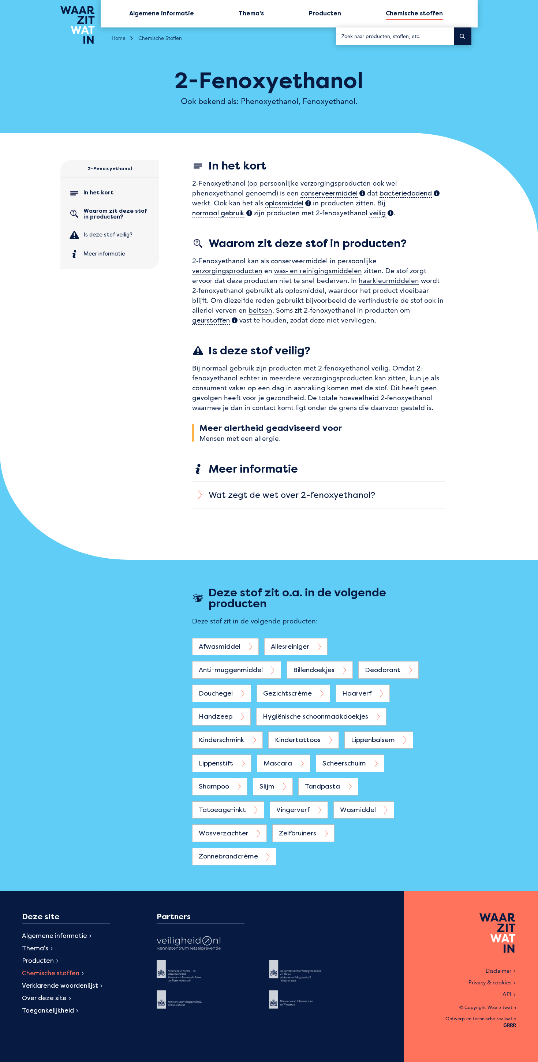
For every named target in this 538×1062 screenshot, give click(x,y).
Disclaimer (498, 970)
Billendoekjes (314, 670)
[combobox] (395, 36)
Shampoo (215, 786)
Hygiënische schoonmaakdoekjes (316, 716)
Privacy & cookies (489, 982)
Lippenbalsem (374, 740)
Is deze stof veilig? (107, 234)
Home (119, 38)
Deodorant (383, 670)
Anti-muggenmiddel (232, 670)
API (506, 994)
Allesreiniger (291, 646)
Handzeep (216, 716)
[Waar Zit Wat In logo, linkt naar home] (80, 25)
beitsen (260, 310)
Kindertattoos (298, 740)
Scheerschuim (345, 763)
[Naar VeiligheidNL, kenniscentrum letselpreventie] (189, 944)
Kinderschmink (222, 740)
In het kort (98, 192)
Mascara (279, 763)
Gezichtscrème (288, 693)
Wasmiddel (359, 809)
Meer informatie (104, 253)
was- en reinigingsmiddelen (318, 271)
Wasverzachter (224, 833)
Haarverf (357, 693)
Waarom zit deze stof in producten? (115, 214)
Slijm (267, 786)
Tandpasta (323, 786)
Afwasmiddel (220, 646)
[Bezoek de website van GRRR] (510, 1025)
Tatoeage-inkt (223, 809)
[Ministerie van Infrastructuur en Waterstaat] (301, 1005)
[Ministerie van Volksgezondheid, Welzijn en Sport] (189, 1005)
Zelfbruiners (298, 833)
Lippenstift (217, 763)
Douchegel (217, 693)
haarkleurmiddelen (389, 280)
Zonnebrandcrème (229, 856)
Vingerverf (293, 809)
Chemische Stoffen (160, 38)
